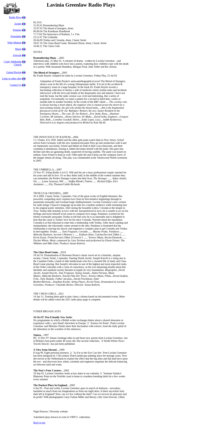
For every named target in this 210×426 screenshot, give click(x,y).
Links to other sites (11, 78)
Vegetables (15, 36)
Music (18, 49)
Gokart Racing (13, 72)
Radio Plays (15, 17)
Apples (17, 23)
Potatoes (17, 30)
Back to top (39, 422)
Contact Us (15, 85)
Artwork (17, 55)
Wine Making (14, 42)
